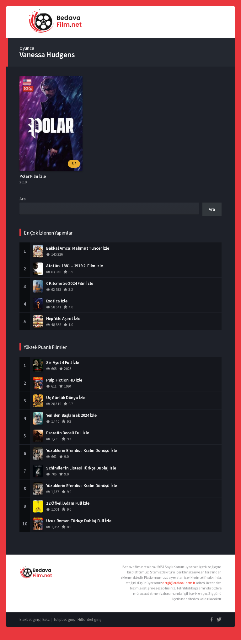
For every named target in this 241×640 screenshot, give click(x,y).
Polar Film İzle (32, 176)
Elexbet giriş (29, 619)
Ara (22, 199)
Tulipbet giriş (64, 619)
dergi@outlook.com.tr (178, 582)
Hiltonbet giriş (89, 619)
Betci (46, 619)
